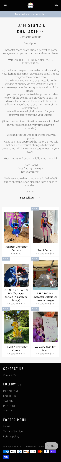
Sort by (31, 191)
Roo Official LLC (17, 446)
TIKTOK (7, 410)
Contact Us (9, 375)
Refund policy (11, 436)
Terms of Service (13, 431)
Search (7, 426)
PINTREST (9, 405)
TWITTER (8, 400)
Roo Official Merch (35, 446)
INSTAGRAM (10, 390)
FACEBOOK (9, 395)
